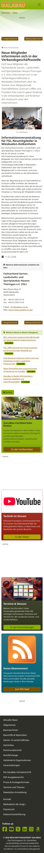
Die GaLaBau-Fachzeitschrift (17, 772)
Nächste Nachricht (32, 39)
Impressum (9, 809)
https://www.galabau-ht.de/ (20, 310)
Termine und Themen (14, 787)
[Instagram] (31, 829)
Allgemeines (9, 725)
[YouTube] (11, 829)
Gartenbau (8, 745)
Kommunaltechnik (12, 750)
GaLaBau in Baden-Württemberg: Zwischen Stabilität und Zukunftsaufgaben (18, 379)
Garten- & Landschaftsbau (16, 740)
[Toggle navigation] (39, 4)
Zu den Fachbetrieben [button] (22, 449)
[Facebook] (4, 829)
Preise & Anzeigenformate (16, 782)
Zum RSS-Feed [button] (22, 689)
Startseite (5, 12)
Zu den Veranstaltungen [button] (22, 627)
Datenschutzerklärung (14, 814)
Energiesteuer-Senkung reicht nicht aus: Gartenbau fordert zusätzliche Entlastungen (21, 361)
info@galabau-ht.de (19, 307)
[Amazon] (38, 829)
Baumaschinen (10, 730)
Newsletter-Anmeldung (15, 792)
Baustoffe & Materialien (15, 735)
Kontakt (7, 799)
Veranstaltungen (11, 765)
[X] (18, 829)
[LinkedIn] (24, 829)
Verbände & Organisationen (17, 760)
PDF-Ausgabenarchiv (13, 777)
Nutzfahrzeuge (10, 755)
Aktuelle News (10, 720)
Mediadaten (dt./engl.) (14, 804)
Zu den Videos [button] (22, 536)
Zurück (8, 392)
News (15, 12)
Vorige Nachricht (10, 39)
